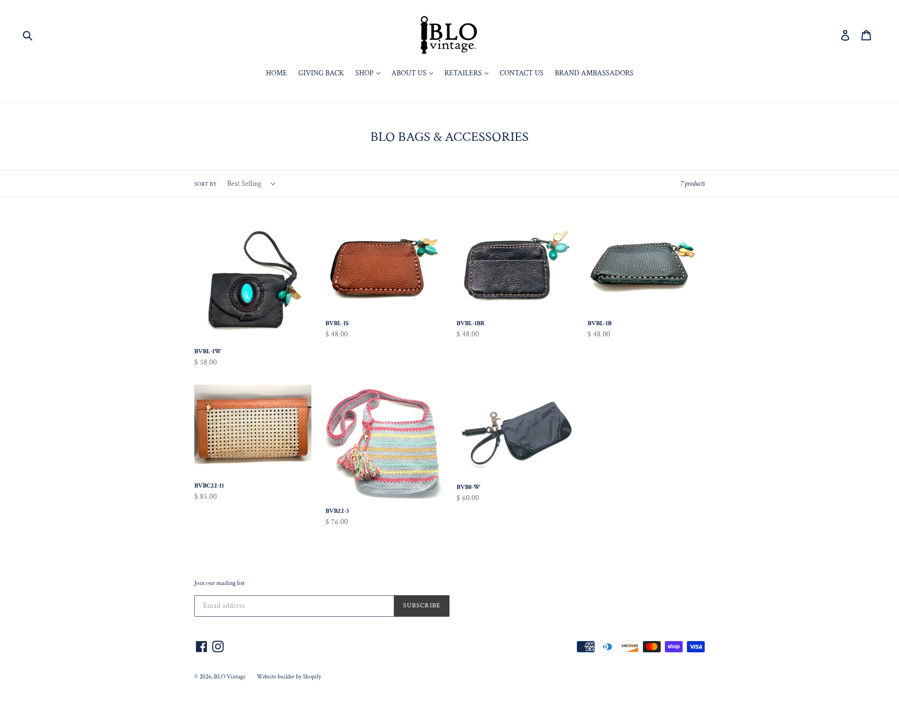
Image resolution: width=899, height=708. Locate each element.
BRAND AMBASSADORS (594, 73)
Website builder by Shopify (289, 677)
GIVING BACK (321, 73)
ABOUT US (409, 73)
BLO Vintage (229, 677)
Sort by (205, 184)
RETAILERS (464, 73)
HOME (276, 73)
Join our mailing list (219, 583)
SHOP (365, 73)
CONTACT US (522, 73)
